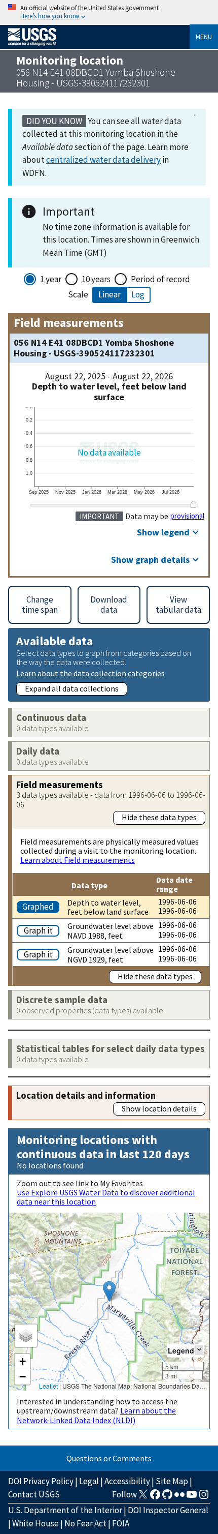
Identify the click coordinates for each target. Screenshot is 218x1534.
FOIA (120, 1523)
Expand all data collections (72, 688)
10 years (96, 279)
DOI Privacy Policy (41, 1481)
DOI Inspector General (168, 1510)
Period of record (160, 279)
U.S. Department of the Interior (65, 1510)
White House (35, 1523)
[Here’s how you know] (109, 12)
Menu (204, 36)
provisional (187, 516)
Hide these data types (159, 817)
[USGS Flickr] (179, 1497)
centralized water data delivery (103, 159)
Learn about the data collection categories (90, 673)
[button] (109, 1291)
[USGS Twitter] (143, 1497)
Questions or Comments (109, 1458)
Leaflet (48, 1385)
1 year (50, 279)
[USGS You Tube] (192, 1497)
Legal (89, 1481)
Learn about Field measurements (77, 860)
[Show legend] (199, 1350)
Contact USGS (34, 1494)
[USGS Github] (167, 1497)
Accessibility (127, 1481)
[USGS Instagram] (204, 1497)
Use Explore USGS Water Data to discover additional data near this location (106, 1197)
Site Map (172, 1481)
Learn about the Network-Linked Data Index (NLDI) (96, 1415)
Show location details (159, 1108)
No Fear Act (85, 1523)
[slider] (193, 504)
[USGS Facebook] (155, 1497)
